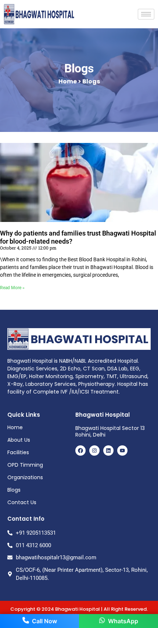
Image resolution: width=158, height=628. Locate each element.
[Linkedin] (108, 450)
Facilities (18, 452)
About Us (18, 440)
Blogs (14, 490)
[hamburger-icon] (146, 14)
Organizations (25, 477)
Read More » (12, 287)
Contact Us (21, 502)
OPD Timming (25, 465)
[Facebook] (80, 450)
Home (15, 427)
